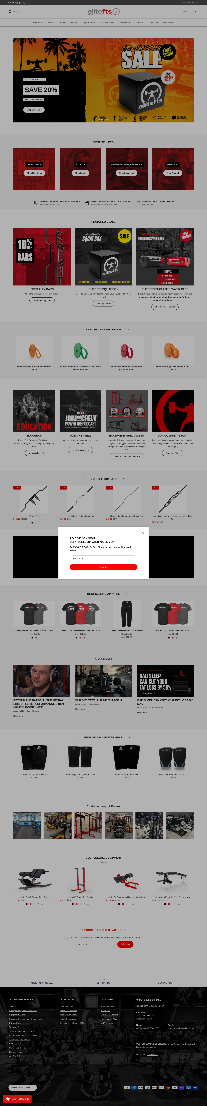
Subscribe (103, 567)
